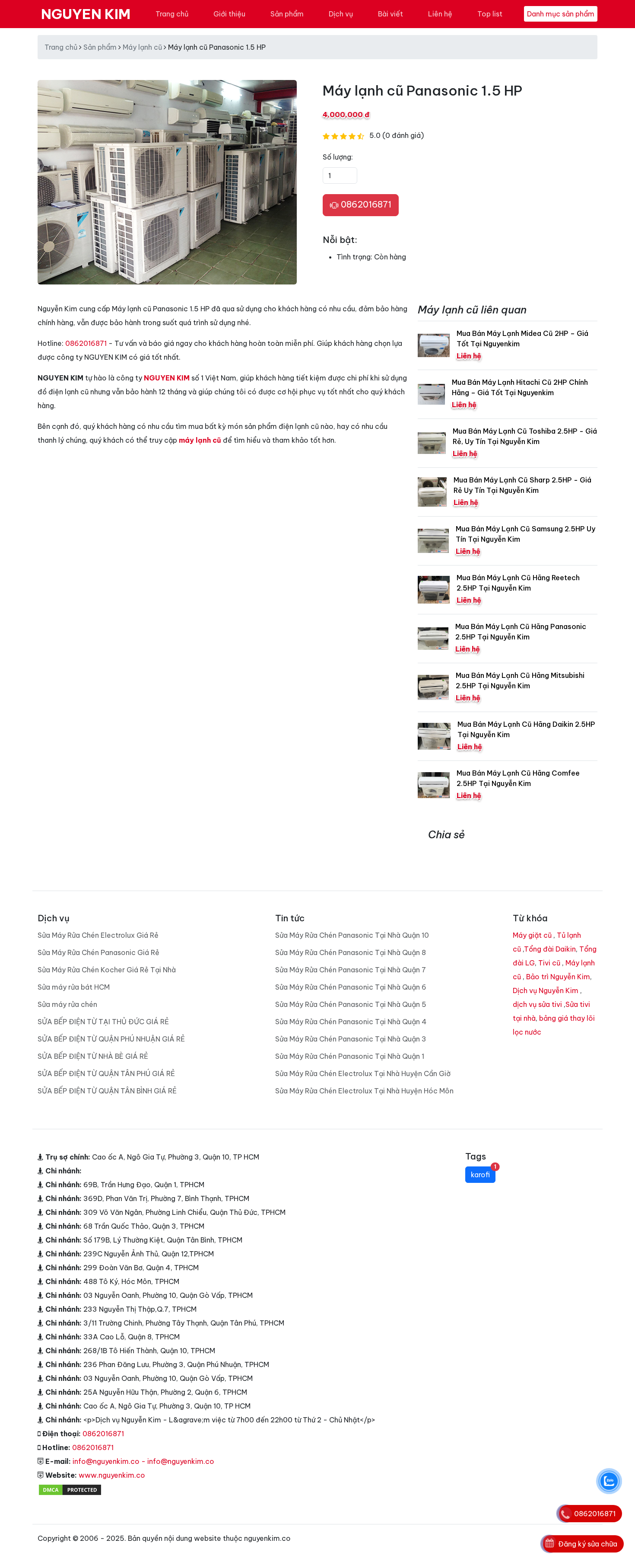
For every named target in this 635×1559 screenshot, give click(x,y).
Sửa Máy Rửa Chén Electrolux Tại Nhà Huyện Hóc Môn (364, 1090)
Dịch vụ (341, 14)
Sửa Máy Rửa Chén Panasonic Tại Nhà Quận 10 (352, 935)
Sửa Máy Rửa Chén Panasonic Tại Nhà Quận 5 (350, 1004)
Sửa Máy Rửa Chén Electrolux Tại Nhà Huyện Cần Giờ (363, 1073)
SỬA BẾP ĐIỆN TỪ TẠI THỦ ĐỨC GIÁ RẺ (103, 1021)
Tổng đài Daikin (550, 949)
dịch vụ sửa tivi (537, 1004)
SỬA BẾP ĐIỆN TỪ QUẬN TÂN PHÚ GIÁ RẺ (106, 1073)
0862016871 (365, 204)
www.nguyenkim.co (112, 1475)
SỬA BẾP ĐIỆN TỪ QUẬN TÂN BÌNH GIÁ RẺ (107, 1090)
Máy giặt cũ (532, 935)
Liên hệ (440, 14)
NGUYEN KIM (85, 13)
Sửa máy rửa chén (67, 1004)
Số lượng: (338, 157)
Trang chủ (172, 14)
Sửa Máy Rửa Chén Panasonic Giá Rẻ (98, 952)
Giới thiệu (229, 14)
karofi (483, 1172)
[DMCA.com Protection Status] (70, 1489)
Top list (489, 14)
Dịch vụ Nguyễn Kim (545, 990)
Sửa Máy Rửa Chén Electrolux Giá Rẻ (98, 935)
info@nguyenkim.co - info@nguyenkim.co (143, 1461)
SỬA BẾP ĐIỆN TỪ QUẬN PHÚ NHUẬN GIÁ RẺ (111, 1039)
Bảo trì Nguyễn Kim (558, 976)
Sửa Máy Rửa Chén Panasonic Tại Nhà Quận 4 (351, 1021)
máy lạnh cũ (200, 440)
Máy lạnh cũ (142, 47)
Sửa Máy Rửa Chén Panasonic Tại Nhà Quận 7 (350, 969)
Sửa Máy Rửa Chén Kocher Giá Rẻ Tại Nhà (107, 969)
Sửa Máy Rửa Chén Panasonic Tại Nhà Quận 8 (350, 952)
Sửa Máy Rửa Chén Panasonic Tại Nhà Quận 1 (349, 1056)
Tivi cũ (549, 962)
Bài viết (390, 14)
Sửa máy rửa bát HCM (74, 987)
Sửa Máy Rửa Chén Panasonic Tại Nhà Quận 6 (350, 987)
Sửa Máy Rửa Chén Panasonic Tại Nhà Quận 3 (350, 1039)
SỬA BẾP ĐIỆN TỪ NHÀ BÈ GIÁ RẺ (93, 1056)
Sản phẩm (287, 14)
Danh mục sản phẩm (560, 14)
